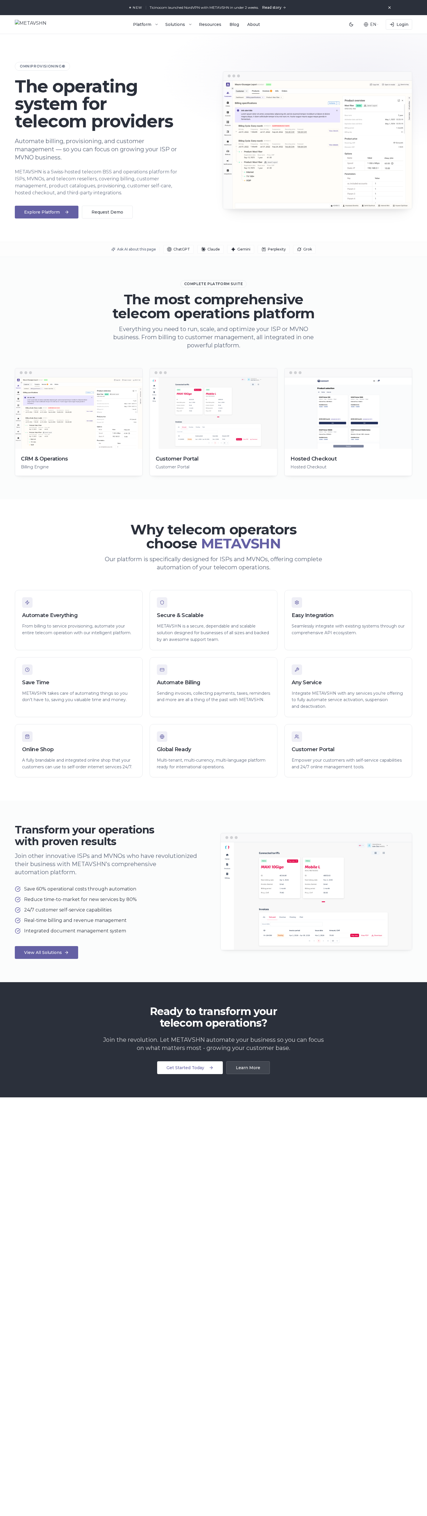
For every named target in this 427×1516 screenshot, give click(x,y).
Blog (234, 24)
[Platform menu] (156, 24)
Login (402, 24)
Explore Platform (42, 212)
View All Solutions (43, 952)
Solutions (175, 24)
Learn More (248, 1067)
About (253, 24)
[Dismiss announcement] (389, 7)
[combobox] (371, 24)
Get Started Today (185, 1067)
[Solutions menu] (190, 24)
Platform (142, 24)
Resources (210, 24)
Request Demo (107, 212)
